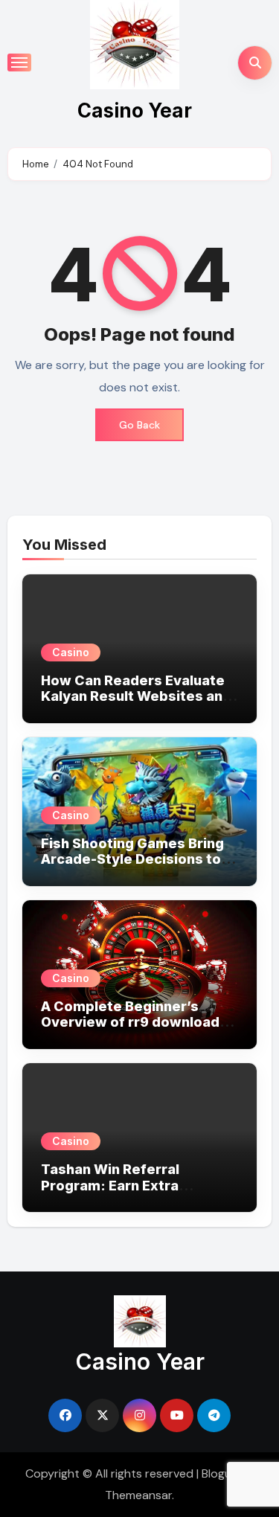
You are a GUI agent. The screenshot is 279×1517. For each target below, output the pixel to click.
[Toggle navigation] (19, 62)
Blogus (219, 1473)
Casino (70, 652)
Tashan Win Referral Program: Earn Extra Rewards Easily (110, 1185)
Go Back (139, 425)
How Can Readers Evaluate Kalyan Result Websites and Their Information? (136, 696)
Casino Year (134, 110)
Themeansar (138, 1495)
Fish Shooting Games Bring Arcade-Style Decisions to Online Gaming (132, 859)
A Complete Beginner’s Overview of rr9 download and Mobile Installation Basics (130, 1030)
